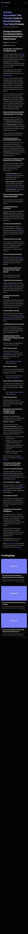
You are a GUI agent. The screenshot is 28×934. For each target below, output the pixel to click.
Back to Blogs (5, 6)
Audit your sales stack (14, 361)
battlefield (21, 54)
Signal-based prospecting (9, 285)
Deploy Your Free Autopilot (11, 543)
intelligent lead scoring (11, 175)
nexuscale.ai (18, 547)
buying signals (18, 230)
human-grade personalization (13, 187)
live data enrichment (14, 377)
